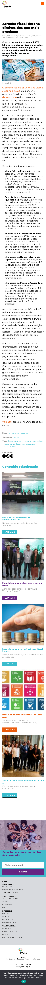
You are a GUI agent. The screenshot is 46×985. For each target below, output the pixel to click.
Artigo (16, 437)
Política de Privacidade (12, 937)
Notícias (5, 913)
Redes (4, 907)
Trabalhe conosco (10, 892)
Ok (24, 981)
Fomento (6, 934)
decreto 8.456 (9, 97)
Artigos (5, 916)
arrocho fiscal (15, 441)
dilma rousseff (10, 447)
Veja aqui (7, 422)
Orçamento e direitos (18, 433)
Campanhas (7, 904)
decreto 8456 (9, 444)
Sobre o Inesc (8, 886)
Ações (5, 901)
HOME (4, 881)
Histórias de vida (9, 922)
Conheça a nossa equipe (12, 889)
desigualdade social (26, 444)
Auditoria (6, 928)
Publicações (7, 919)
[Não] (43, 977)
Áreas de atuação (10, 898)
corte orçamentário (34, 441)
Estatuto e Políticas (10, 931)
